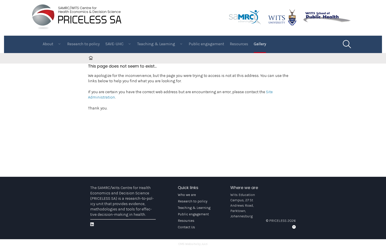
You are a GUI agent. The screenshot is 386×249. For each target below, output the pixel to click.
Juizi (204, 244)
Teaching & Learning (194, 208)
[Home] (77, 28)
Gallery (260, 43)
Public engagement (206, 43)
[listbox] (52, 44)
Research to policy (83, 43)
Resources (239, 43)
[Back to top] (294, 227)
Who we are (187, 195)
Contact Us (186, 227)
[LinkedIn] (92, 224)
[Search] (347, 44)
